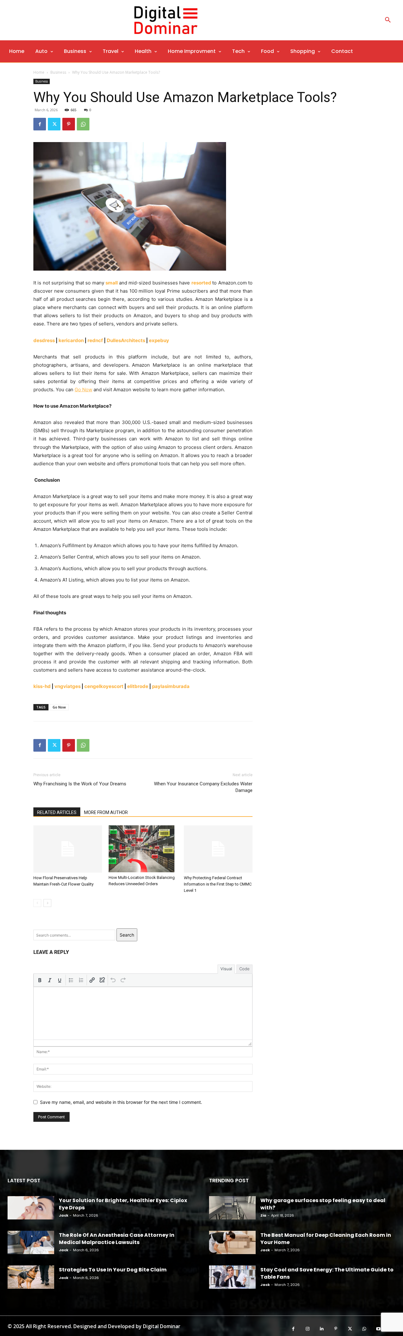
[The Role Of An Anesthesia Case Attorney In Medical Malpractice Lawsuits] (31, 1242)
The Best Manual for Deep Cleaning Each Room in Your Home (325, 1238)
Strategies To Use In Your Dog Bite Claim (113, 1269)
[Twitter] (54, 124)
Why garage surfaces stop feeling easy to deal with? (322, 1204)
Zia (263, 1215)
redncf (95, 340)
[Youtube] (378, 1328)
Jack (63, 1215)
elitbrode (137, 686)
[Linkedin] (321, 1328)
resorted (201, 283)
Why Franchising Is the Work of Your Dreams (79, 784)
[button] (387, 20)
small (111, 283)
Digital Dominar (161, 1326)
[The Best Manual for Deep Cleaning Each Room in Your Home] (232, 1242)
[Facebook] (39, 124)
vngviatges (67, 686)
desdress (44, 340)
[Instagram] (307, 1328)
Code (244, 968)
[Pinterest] (68, 124)
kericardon (71, 340)
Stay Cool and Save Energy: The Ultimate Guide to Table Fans (327, 1273)
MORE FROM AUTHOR (106, 812)
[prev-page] (37, 903)
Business (58, 72)
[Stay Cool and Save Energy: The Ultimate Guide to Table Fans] (232, 1277)
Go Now (59, 707)
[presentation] (40, 980)
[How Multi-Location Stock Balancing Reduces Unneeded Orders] (143, 849)
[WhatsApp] (83, 124)
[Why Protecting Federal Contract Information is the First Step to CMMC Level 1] (218, 849)
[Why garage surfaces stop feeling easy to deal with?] (232, 1207)
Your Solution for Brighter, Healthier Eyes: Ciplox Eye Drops (123, 1204)
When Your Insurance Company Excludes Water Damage (203, 787)
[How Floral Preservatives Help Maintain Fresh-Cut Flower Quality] (67, 849)
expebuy (159, 340)
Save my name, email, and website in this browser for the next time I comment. (121, 1102)
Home (38, 72)
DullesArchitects (126, 340)
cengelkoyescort (103, 686)
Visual (226, 968)
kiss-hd (42, 686)
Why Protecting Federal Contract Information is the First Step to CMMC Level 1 (218, 884)
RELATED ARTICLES (57, 812)
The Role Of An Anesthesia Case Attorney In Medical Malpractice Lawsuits (116, 1238)
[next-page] (47, 903)
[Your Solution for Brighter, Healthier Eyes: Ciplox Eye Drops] (31, 1207)
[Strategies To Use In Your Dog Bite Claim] (31, 1277)
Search (127, 934)
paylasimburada (171, 686)
